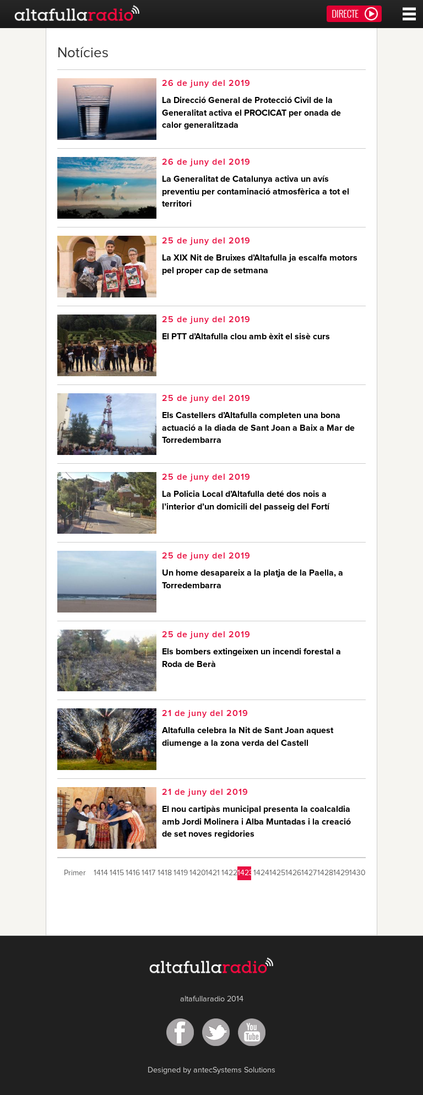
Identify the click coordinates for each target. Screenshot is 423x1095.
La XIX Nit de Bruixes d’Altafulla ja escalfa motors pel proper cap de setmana (259, 263)
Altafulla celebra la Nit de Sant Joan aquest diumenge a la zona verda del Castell (247, 736)
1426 (292, 873)
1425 (276, 873)
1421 (212, 873)
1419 (180, 873)
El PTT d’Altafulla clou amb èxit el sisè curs (246, 336)
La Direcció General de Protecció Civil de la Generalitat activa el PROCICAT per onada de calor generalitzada (251, 112)
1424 (260, 873)
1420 (196, 873)
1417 (148, 873)
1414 (100, 873)
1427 (308, 873)
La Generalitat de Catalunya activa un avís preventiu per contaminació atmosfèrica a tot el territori (255, 191)
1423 (244, 873)
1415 (116, 873)
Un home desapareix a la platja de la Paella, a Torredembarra (252, 578)
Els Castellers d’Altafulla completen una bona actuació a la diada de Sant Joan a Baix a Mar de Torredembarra (258, 427)
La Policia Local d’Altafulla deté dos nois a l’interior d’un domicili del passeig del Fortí (245, 500)
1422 (228, 873)
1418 (164, 873)
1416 (132, 873)
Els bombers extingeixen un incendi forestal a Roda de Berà (251, 657)
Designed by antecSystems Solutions (211, 1070)
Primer (75, 873)
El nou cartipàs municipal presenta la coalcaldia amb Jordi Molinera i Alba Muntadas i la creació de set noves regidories (256, 821)
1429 (340, 873)
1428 (324, 873)
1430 (356, 873)
